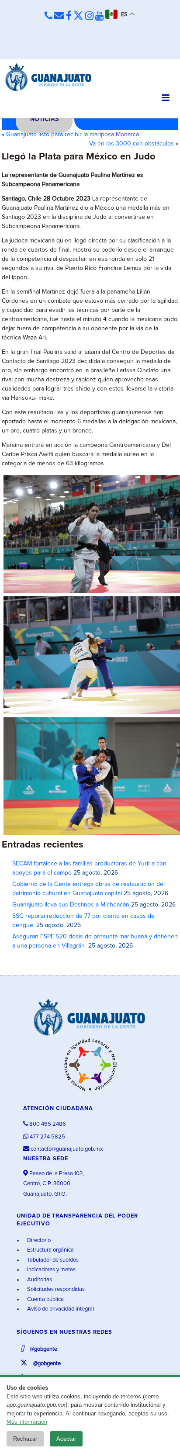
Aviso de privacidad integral (60, 1309)
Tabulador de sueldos (52, 1260)
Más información (27, 1422)
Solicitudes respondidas (55, 1289)
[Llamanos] (48, 16)
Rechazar (25, 1439)
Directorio (38, 1240)
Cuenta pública (45, 1299)
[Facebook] (69, 16)
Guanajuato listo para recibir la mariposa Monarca (72, 134)
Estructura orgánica (50, 1250)
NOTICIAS (44, 119)
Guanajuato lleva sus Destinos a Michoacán (70, 905)
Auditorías (39, 1280)
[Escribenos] (59, 16)
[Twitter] (78, 16)
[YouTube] (99, 16)
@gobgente (42, 1349)
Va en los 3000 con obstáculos (131, 144)
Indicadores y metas (51, 1270)
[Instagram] (89, 16)
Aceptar (66, 1439)
